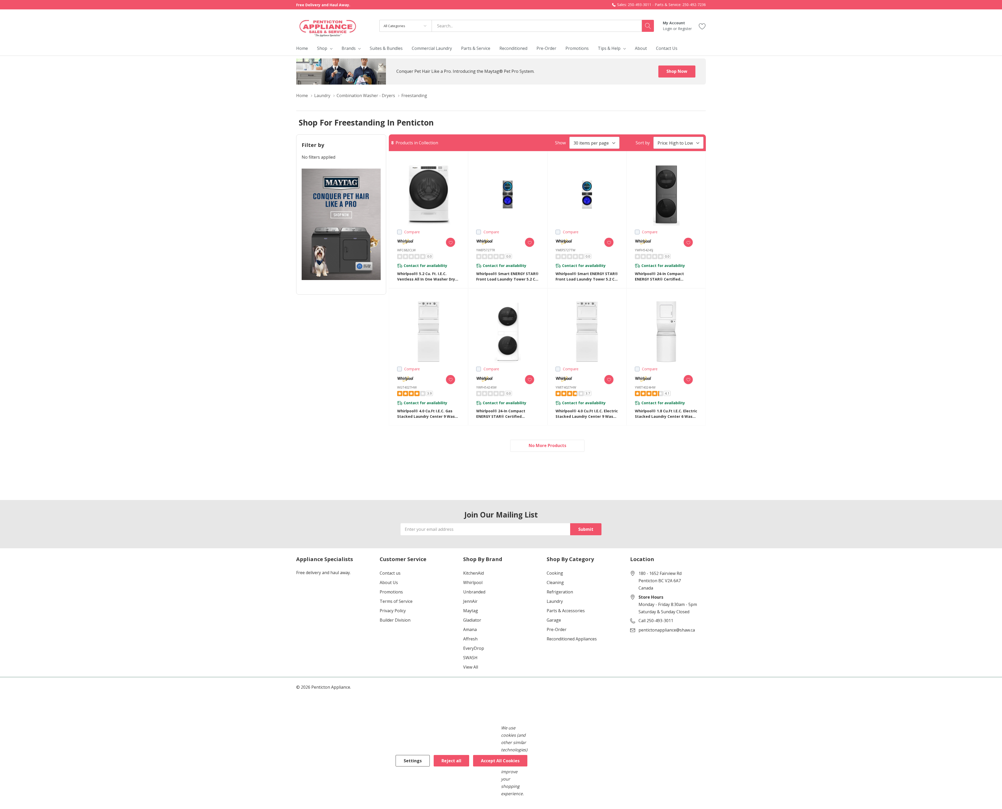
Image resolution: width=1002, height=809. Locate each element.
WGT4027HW (407, 387)
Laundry (555, 601)
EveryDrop (473, 648)
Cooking (555, 573)
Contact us (390, 573)
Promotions (391, 592)
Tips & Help (609, 48)
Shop (322, 48)
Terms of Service (396, 601)
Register (685, 28)
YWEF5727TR (485, 250)
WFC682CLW (406, 250)
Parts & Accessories (566, 611)
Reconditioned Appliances (572, 639)
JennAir (470, 601)
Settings (413, 761)
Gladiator (472, 620)
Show (560, 143)
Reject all (451, 761)
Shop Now (676, 71)
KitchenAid (473, 573)
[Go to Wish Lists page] (702, 25)
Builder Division (395, 620)
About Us (389, 582)
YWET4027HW (566, 387)
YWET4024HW (645, 387)
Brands (349, 48)
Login (668, 28)
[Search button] (648, 26)
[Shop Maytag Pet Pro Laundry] (341, 224)
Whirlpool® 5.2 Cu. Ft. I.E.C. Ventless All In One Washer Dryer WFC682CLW (428, 276)
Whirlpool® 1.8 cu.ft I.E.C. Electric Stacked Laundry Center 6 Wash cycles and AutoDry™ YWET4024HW (666, 413)
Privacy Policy (393, 611)
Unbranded (474, 592)
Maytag (470, 611)
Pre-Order (556, 629)
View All (470, 667)
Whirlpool (472, 582)
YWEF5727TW (565, 250)
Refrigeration (560, 592)
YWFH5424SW (486, 387)
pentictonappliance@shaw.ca (667, 630)
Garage (554, 620)
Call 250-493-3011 (656, 620)
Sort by (643, 143)
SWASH (470, 658)
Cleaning (555, 582)
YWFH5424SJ (644, 250)
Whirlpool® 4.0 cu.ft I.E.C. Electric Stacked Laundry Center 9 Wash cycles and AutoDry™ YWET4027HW (587, 413)
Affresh (470, 639)
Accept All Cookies (500, 761)
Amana (470, 629)
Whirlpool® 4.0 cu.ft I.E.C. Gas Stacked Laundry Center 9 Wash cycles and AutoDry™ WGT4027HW (427, 413)
